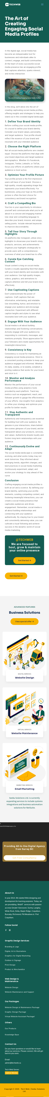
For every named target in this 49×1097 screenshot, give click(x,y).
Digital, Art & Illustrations (15, 951)
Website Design (11, 987)
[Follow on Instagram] (9, 930)
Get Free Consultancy (24, 857)
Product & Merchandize (15, 969)
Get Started (23, 560)
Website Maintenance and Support (19, 992)
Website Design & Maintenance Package (22, 1007)
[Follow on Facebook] (5, 930)
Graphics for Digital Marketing (17, 956)
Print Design (10, 965)
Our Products (10, 1028)
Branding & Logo (12, 947)
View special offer (23, 621)
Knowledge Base (12, 1035)
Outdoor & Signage (13, 960)
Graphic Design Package (15, 1012)
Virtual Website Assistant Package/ (20, 1016)
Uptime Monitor (11, 1073)
